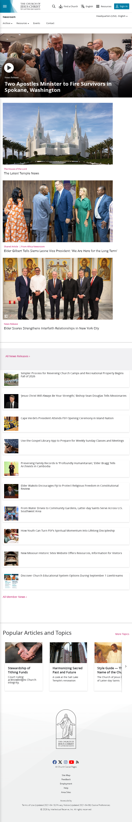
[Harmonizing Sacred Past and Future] (68, 662)
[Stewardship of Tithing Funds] (23, 662)
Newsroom (9, 17)
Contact (50, 23)
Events (36, 23)
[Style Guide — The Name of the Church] (113, 662)
